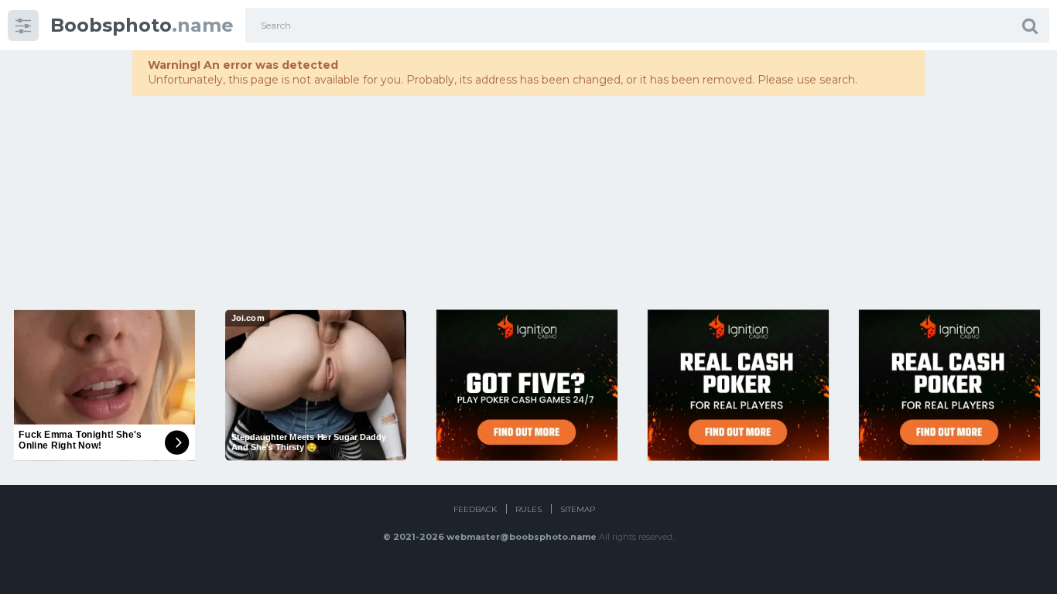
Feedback (475, 509)
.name (142, 25)
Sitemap (577, 509)
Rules (528, 509)
